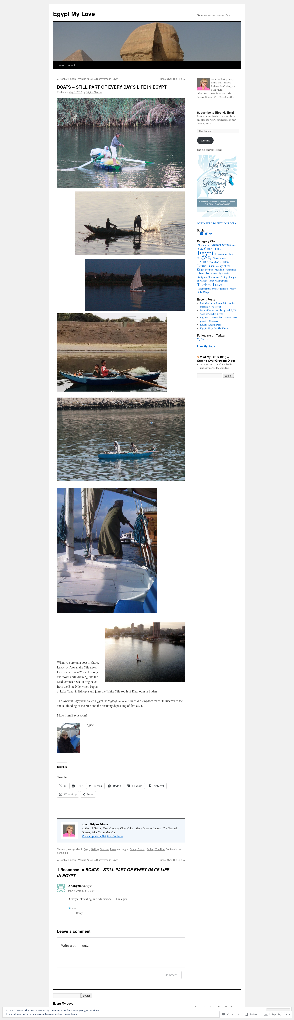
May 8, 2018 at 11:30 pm (81, 890)
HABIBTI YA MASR (209, 262)
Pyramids (224, 273)
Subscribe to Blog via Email (216, 112)
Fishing (141, 849)
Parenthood (231, 269)
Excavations (221, 254)
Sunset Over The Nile (172, 78)
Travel (113, 849)
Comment (171, 975)
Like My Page (206, 346)
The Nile (160, 849)
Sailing (95, 849)
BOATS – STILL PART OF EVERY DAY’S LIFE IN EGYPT (112, 87)
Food (231, 254)
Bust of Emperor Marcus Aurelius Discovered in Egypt (87, 78)
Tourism (104, 849)
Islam (226, 262)
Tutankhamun (204, 288)
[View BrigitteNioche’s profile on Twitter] (206, 233)
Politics (213, 273)
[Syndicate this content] (198, 357)
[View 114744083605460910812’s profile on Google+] (210, 233)
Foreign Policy (204, 258)
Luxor (201, 265)
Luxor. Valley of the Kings (213, 267)
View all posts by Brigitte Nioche (102, 836)
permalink (62, 852)
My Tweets (202, 339)
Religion (202, 277)
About (71, 65)
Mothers (209, 269)
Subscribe (205, 140)
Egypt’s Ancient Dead (210, 324)
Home (60, 65)
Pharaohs (203, 273)
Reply (79, 913)
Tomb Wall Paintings (218, 280)
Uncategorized (220, 288)
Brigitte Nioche (94, 92)
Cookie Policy (70, 1013)
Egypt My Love (74, 13)
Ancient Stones (221, 244)
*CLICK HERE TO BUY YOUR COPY (216, 223)
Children (218, 249)
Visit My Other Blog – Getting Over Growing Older (216, 359)
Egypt (87, 849)
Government (219, 258)
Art (234, 245)
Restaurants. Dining (217, 277)
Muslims (219, 269)
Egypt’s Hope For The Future (214, 328)
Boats (133, 849)
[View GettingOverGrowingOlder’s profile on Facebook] (201, 233)
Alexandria (203, 245)
